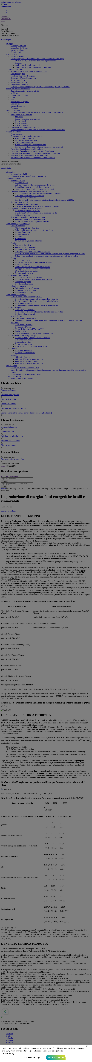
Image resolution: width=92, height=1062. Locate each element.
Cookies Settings (32, 1057)
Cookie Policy (8, 1053)
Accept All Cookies (55, 1057)
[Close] (86, 1046)
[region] (46, 1053)
